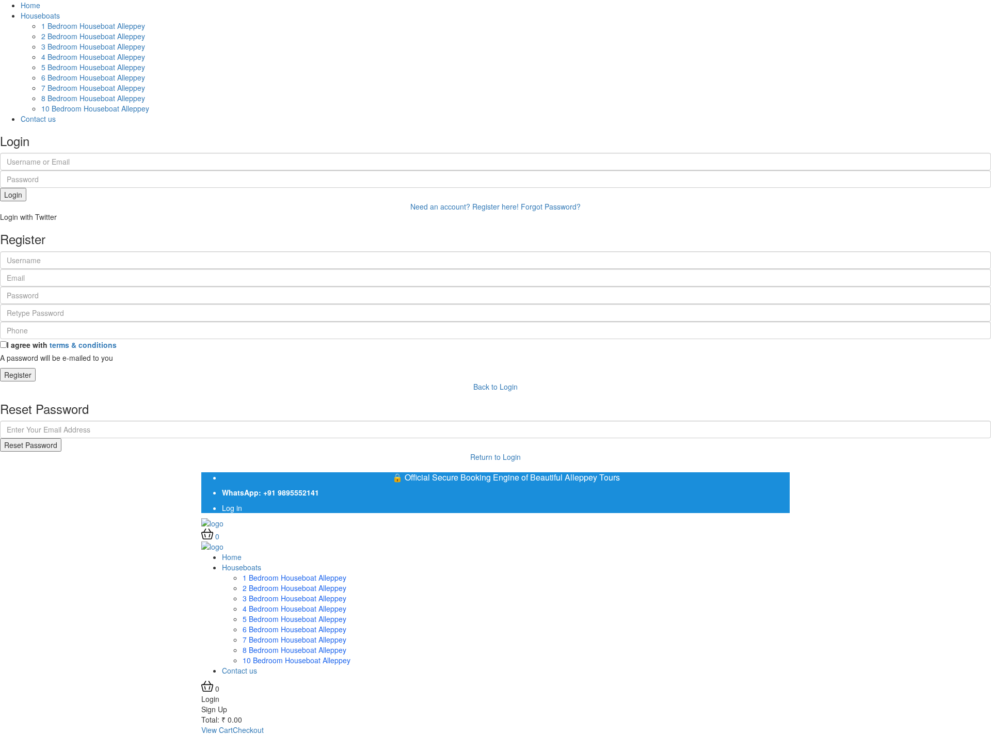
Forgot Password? (551, 206)
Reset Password (30, 445)
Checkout (248, 730)
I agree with (62, 345)
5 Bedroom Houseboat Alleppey (93, 67)
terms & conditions (83, 345)
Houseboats (40, 15)
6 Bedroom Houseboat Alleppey (93, 77)
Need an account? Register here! (464, 206)
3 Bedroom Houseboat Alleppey (93, 46)
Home (30, 5)
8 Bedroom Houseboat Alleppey (93, 98)
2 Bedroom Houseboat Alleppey (93, 36)
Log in (232, 508)
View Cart (217, 730)
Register (17, 375)
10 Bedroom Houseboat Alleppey (95, 108)
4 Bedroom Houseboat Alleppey (93, 57)
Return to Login (495, 457)
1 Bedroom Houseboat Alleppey (93, 26)
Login (13, 194)
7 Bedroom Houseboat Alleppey (93, 88)
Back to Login (495, 386)
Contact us (38, 119)
